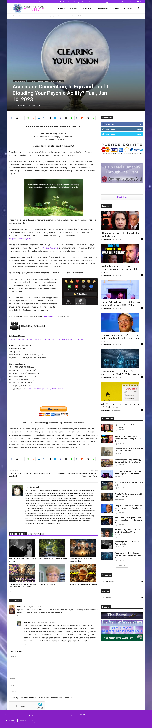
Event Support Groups (46, 2)
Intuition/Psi (59, 81)
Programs (103, 8)
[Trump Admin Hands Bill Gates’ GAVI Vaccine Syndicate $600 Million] (122, 289)
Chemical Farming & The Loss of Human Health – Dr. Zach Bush (29, 474)
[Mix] (82, 118)
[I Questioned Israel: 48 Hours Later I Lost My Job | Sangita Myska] (122, 220)
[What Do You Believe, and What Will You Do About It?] (107, 497)
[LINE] (71, 118)
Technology (104, 2)
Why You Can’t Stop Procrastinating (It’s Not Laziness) (120, 405)
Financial (114, 2)
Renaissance (93, 2)
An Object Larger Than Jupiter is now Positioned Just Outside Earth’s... (127, 532)
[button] (138, 8)
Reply (19, 616)
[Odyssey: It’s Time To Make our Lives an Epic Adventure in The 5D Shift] (23, 573)
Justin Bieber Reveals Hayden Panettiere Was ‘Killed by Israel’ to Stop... (119, 269)
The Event (73, 8)
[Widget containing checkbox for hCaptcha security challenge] (27, 705)
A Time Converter (50, 248)
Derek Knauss (105, 410)
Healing (76, 2)
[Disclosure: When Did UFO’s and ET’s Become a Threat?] (84, 548)
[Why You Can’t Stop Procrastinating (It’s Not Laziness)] (122, 391)
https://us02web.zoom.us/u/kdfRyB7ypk (46, 389)
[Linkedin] (38, 118)
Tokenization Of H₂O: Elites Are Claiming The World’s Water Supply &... (122, 372)
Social (116, 8)
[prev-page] (10, 591)
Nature (132, 2)
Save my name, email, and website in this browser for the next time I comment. (42, 698)
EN (140, 2)
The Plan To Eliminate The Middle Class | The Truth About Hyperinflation (78, 474)
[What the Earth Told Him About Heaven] (53, 548)
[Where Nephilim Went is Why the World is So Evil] (23, 548)
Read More (122, 197)
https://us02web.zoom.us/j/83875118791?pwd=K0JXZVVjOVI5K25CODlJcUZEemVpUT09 (46, 339)
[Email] (49, 118)
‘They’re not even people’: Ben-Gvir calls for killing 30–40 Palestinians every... (120, 338)
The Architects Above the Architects (83, 584)
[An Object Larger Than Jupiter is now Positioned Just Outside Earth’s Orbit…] (107, 532)
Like (140, 124)
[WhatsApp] (27, 118)
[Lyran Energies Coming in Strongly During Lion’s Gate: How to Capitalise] (107, 463)
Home (60, 8)
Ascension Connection (26, 16)
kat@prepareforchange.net (20, 238)
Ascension (33, 2)
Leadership (123, 2)
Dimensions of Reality (47, 584)
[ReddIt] (33, 118)
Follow (138, 129)
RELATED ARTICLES (17, 534)
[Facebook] (11, 118)
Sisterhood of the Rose (64, 2)
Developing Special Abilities (46, 81)
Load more (121, 566)
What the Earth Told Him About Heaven (53, 559)
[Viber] (60, 118)
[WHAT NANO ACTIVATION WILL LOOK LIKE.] (107, 485)
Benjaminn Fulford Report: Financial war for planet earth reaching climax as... (129, 520)
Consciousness (32, 81)
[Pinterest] (22, 118)
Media (84, 2)
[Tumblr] (76, 118)
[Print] (66, 118)
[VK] (44, 118)
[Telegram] (55, 118)
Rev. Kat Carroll (20, 105)
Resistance (88, 8)
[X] (16, 118)
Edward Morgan (106, 239)
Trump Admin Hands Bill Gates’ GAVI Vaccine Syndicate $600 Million (121, 303)
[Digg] (87, 118)
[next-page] (14, 591)
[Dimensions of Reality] (53, 573)
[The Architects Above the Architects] (84, 573)
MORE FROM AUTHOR (36, 534)
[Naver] (93, 118)
